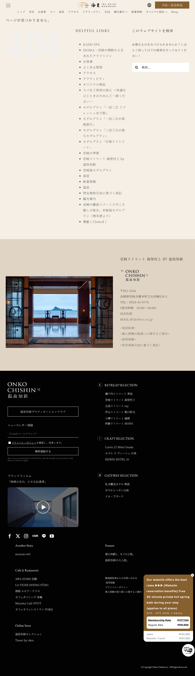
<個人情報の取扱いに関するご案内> (145, 334)
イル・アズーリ (114, 496)
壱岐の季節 (91, 153)
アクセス (89, 73)
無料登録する (43, 451)
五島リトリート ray (117, 406)
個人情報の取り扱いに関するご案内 (123, 591)
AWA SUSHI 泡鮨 (26, 579)
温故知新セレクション (28, 634)
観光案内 (89, 199)
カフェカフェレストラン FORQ (34, 609)
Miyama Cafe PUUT (28, 603)
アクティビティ (94, 78)
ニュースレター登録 (20, 425)
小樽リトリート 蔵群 (117, 418)
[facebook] (10, 536)
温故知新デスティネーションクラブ (43, 411)
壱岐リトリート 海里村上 (120, 400)
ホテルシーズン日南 (117, 490)
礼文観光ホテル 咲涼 (117, 484)
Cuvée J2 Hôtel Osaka (119, 447)
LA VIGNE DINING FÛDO (31, 585)
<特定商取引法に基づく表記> (140, 345)
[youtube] (52, 536)
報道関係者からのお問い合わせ (121, 578)
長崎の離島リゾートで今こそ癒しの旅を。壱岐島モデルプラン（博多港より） (104, 210)
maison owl (22, 554)
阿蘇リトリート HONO (119, 423)
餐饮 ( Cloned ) (94, 221)
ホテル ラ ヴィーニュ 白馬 (120, 453)
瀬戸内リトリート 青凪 (119, 394)
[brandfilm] (43, 489)
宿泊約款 (126, 314)
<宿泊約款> (128, 328)
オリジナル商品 (94, 84)
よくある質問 (92, 67)
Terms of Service (15, 460)
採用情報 (110, 582)
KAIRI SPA (91, 44)
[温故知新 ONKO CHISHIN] (24, 384)
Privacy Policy (62, 458)
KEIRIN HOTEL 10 (117, 459)
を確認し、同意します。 (37, 442)
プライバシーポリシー (116, 587)
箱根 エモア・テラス (27, 591)
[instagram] (26, 536)
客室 (86, 176)
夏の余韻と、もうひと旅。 (120, 554)
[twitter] (18, 536)
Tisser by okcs (24, 640)
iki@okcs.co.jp (141, 319)
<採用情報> (128, 339)
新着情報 (89, 181)
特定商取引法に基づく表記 (102, 193)
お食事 (88, 61)
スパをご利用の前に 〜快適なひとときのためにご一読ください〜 (104, 96)
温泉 (86, 187)
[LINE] (44, 536)
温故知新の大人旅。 (117, 560)
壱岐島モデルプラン (97, 170)
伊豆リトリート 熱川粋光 (120, 412)
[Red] (35, 536)
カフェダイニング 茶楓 (28, 597)
